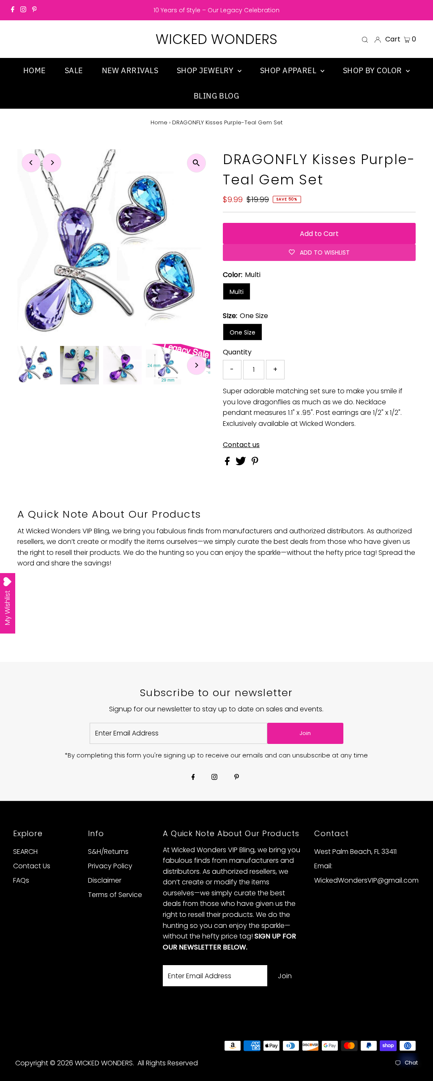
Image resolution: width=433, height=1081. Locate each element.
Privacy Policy (110, 866)
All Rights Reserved (167, 1063)
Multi (237, 292)
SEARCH (25, 851)
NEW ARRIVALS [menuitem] (130, 70)
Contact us (241, 445)
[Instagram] (23, 10)
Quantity (237, 352)
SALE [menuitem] (74, 70)
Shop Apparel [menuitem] (289, 70)
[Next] (51, 162)
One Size (242, 332)
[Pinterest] (34, 10)
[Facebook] (12, 10)
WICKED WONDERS (216, 39)
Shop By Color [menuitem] (373, 70)
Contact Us (31, 866)
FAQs (21, 880)
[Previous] (31, 162)
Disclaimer (104, 880)
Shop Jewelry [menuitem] (206, 70)
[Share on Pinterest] (255, 463)
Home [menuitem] (34, 70)
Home (159, 122)
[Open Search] (364, 39)
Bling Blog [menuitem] (217, 96)
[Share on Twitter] (242, 463)
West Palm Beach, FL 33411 (355, 851)
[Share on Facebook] (228, 463)
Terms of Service (115, 895)
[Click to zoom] (196, 163)
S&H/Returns (108, 851)
